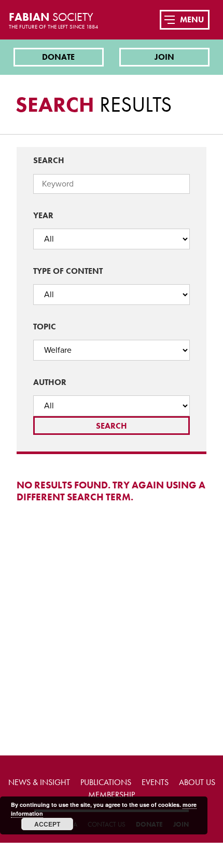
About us (197, 782)
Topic (44, 326)
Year (43, 215)
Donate (58, 56)
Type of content (68, 271)
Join (164, 56)
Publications (105, 782)
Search (48, 160)
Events (155, 782)
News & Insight (39, 782)
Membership (111, 795)
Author (49, 382)
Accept (47, 824)
